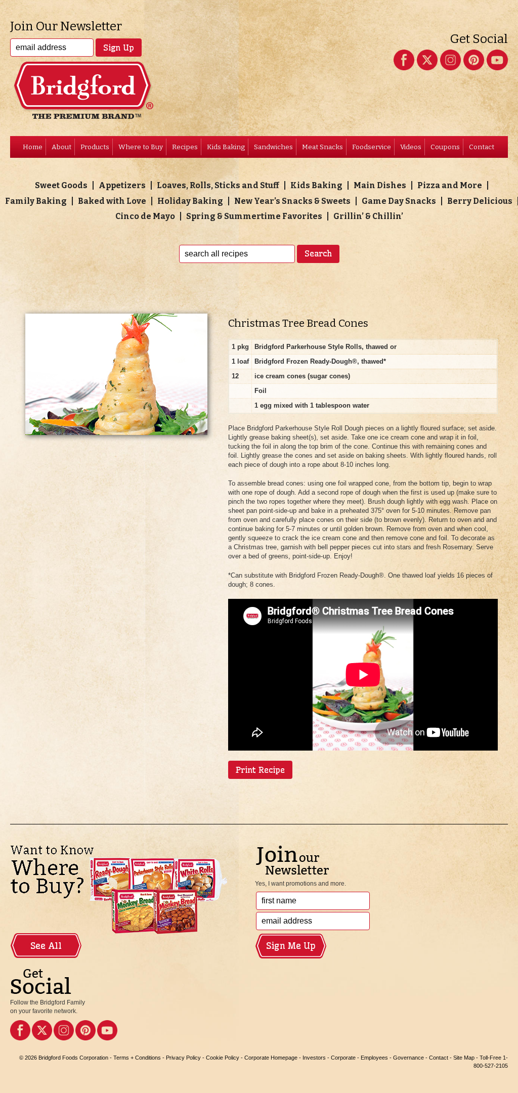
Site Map (463, 1058)
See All (46, 945)
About (61, 147)
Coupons (445, 147)
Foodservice (371, 147)
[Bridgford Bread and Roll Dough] (258, 73)
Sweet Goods (61, 185)
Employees (374, 1058)
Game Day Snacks (399, 201)
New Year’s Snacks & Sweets (292, 201)
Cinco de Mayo (145, 216)
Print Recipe (260, 770)
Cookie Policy (222, 1058)
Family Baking (36, 201)
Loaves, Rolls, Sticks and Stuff (218, 185)
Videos (410, 147)
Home (32, 147)
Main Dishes (380, 185)
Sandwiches (273, 147)
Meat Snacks (322, 147)
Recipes (185, 147)
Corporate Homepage (270, 1058)
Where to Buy (140, 147)
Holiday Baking (190, 201)
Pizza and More (449, 185)
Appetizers (122, 185)
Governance (408, 1058)
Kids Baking (226, 147)
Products (94, 147)
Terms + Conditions (137, 1058)
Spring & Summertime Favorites (254, 216)
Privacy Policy (183, 1058)
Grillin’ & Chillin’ (368, 216)
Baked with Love (112, 201)
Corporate (343, 1058)
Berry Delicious (479, 201)
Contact (481, 147)
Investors (314, 1058)
